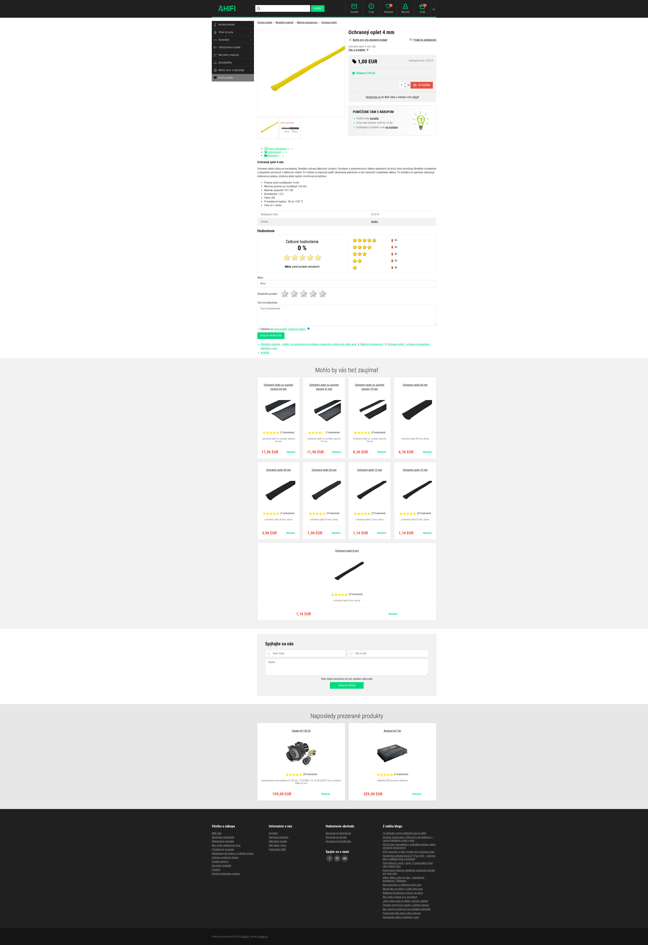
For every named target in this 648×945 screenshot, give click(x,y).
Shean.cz (263, 936)
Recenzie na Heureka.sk (338, 833)
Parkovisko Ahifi (277, 849)
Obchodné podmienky (223, 837)
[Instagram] (337, 858)
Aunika (374, 221)
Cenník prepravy (220, 861)
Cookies (216, 869)
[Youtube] (344, 858)
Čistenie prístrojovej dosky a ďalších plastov (406, 905)
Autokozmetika (227, 24)
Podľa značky (226, 77)
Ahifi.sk (245, 936)
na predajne (392, 127)
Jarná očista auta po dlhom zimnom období (405, 901)
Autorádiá (224, 39)
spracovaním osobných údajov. (290, 329)
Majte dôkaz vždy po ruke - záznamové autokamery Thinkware (403, 879)
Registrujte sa (373, 97)
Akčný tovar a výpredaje (231, 70)
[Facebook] (329, 858)
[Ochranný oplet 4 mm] (301, 73)
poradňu (374, 118)
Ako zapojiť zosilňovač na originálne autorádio (407, 909)
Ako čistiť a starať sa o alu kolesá (400, 897)
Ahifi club (216, 833)
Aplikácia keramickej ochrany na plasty (403, 893)
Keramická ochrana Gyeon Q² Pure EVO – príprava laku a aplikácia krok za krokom (409, 857)
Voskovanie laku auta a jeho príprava (402, 913)
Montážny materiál (228, 55)
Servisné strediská (221, 865)
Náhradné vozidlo (278, 841)
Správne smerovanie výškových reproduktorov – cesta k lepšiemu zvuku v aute (408, 839)
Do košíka (424, 85)
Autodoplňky (225, 62)
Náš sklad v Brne (277, 845)
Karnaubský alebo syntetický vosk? (401, 917)
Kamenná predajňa (278, 837)
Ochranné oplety (329, 22)
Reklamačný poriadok (223, 841)
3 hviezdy (303, 293)
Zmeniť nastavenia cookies (226, 873)
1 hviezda (285, 293)
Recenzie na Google (336, 837)
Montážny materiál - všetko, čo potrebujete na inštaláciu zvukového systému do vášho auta (308, 344)
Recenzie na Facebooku (338, 841)
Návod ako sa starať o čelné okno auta (403, 889)
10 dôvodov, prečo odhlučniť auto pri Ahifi (404, 833)
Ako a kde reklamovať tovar (226, 845)
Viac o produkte (357, 49)
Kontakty (273, 833)
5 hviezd (322, 293)
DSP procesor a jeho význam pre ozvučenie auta (408, 851)
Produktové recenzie (223, 849)
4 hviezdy (313, 293)
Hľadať (318, 8)
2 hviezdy (294, 293)
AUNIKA (265, 352)
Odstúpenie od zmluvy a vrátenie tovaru (232, 853)
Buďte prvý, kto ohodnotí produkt (370, 40)
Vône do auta (226, 32)
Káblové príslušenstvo (307, 22)
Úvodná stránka (264, 22)
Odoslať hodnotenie (271, 335)
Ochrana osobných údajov (225, 857)
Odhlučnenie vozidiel (229, 47)
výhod (415, 97)
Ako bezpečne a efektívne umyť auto (402, 884)
